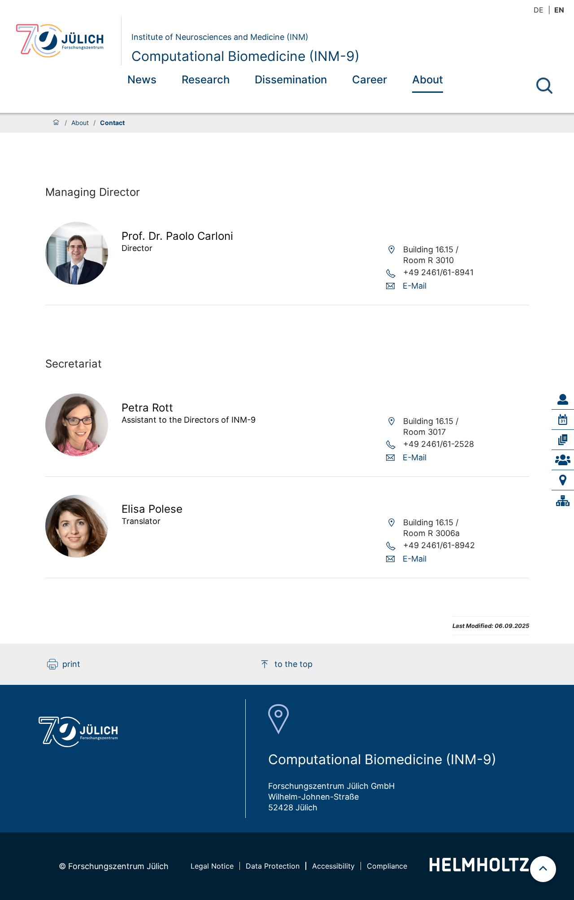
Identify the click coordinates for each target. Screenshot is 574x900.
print (71, 664)
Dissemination (291, 79)
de (539, 9)
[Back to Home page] (65, 40)
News (142, 79)
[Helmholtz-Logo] (479, 868)
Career (369, 79)
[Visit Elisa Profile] (76, 554)
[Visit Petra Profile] (76, 453)
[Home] (56, 122)
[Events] (563, 419)
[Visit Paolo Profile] (76, 281)
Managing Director (92, 192)
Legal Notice (212, 865)
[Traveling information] (563, 480)
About (427, 79)
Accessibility (333, 865)
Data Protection (273, 865)
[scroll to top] (543, 869)
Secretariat (73, 363)
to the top (293, 664)
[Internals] (563, 501)
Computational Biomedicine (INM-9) (245, 56)
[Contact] (563, 460)
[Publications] (563, 440)
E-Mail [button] (414, 285)
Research (206, 79)
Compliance (387, 865)
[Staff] (563, 399)
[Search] (544, 86)
